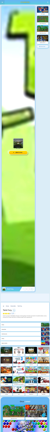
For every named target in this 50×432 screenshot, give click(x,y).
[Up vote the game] (24, 289)
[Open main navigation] (2, 2)
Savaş (7, 306)
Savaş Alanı (13, 306)
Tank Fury (20, 306)
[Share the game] (31, 289)
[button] (47, 2)
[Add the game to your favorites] (14, 310)
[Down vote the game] (28, 289)
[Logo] (25, 2)
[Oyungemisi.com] (3, 306)
